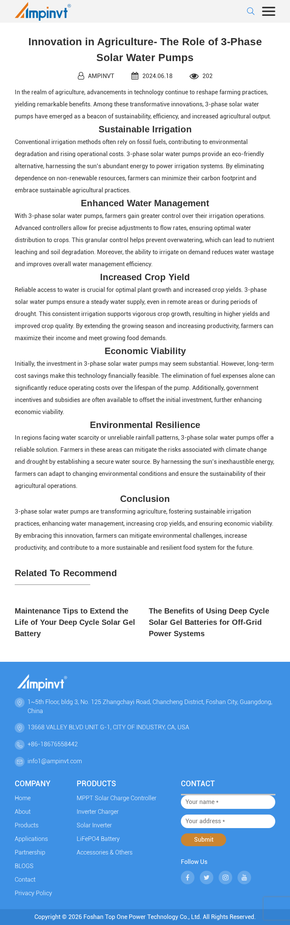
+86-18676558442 (53, 744)
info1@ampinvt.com (55, 761)
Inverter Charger (98, 811)
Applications (31, 838)
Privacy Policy (33, 893)
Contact (25, 879)
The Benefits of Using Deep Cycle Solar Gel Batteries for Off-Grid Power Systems (209, 622)
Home (23, 798)
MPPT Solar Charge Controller (116, 798)
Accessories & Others (105, 852)
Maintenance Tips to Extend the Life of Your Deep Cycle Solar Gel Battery (75, 622)
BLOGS (24, 866)
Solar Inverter (94, 825)
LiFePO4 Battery (98, 838)
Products (27, 825)
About (23, 811)
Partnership (30, 852)
